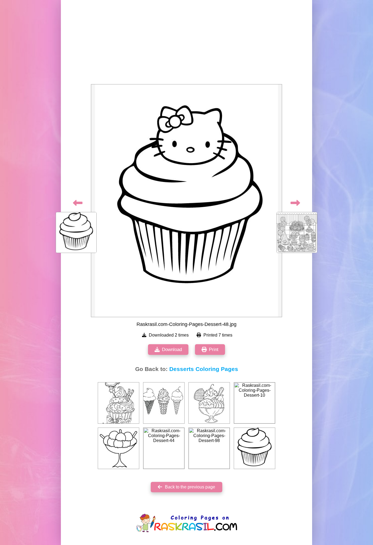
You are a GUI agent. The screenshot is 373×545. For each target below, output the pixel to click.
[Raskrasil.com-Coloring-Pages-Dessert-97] (118, 403)
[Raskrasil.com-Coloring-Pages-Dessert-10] (254, 403)
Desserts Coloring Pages (203, 369)
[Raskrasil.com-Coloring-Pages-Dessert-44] (164, 448)
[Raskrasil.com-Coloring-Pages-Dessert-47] (254, 448)
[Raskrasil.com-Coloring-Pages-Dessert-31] (118, 448)
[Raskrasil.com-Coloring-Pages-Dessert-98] (209, 448)
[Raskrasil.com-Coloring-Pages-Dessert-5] (209, 403)
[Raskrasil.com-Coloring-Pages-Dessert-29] (164, 403)
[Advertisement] (186, 43)
